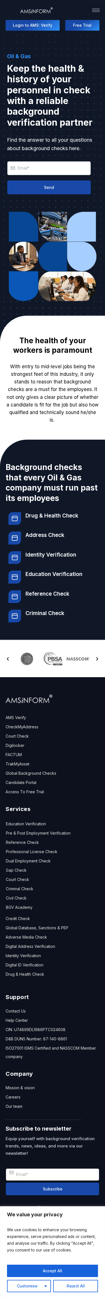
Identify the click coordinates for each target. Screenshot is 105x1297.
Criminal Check (44, 613)
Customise (27, 1286)
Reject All (76, 1286)
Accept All (52, 1270)
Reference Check (47, 594)
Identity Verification (50, 555)
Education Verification (53, 574)
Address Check (44, 535)
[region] (52, 1251)
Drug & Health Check (51, 515)
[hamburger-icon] (96, 10)
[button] (8, 659)
